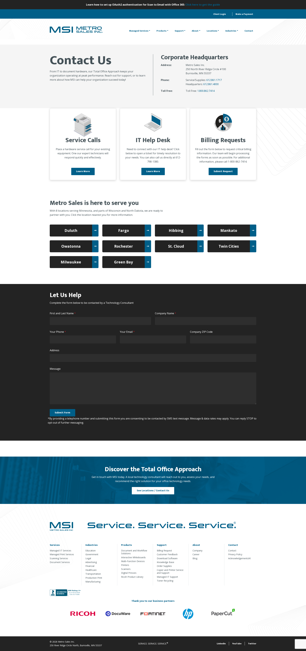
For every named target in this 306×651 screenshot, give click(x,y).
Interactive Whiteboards (133, 557)
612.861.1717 (214, 80)
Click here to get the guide (202, 4)
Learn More (83, 171)
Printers (125, 565)
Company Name (166, 313)
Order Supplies (164, 565)
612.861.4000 (211, 84)
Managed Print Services (62, 554)
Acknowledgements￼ (239, 558)
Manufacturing (92, 581)
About (195, 31)
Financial (89, 565)
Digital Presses (128, 572)
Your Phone (58, 332)
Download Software (167, 558)
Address (54, 350)
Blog (195, 558)
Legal (88, 558)
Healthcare (91, 569)
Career (196, 554)
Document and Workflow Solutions (134, 552)
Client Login (219, 14)
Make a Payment (244, 14)
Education (90, 550)
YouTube (236, 643)
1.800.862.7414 (206, 91)
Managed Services (138, 31)
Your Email (128, 332)
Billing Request (164, 550)
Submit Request (223, 171)
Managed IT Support (167, 576)
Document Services (60, 562)
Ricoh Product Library (132, 576)
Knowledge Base (165, 562)
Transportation (93, 573)
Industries (230, 31)
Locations (212, 31)
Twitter (252, 643)
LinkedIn (221, 643)
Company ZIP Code (201, 332)
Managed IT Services (60, 550)
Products (161, 31)
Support (179, 31)
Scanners (126, 569)
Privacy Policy (235, 554)
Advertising (91, 562)
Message (55, 369)
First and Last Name (63, 313)
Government (91, 554)
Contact (248, 31)
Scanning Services (59, 558)
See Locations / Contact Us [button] (153, 490)
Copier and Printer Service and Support (170, 571)
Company (197, 550)
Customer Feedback (167, 554)
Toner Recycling (165, 580)
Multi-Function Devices (133, 561)
